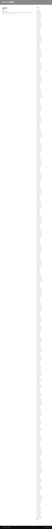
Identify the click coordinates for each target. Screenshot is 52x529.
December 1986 (39, 468)
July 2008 (38, 253)
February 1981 (39, 508)
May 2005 (38, 299)
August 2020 (39, 82)
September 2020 (39, 81)
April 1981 (38, 505)
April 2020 (38, 87)
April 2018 (38, 115)
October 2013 (39, 178)
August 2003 (39, 322)
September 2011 (39, 207)
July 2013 (38, 182)
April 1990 (38, 434)
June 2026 (38, 10)
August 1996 (39, 382)
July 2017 (38, 124)
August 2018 (39, 110)
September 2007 (39, 265)
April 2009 (38, 242)
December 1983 (39, 496)
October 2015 (39, 149)
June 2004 (38, 313)
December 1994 (39, 394)
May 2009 (38, 241)
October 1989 (39, 440)
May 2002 (38, 334)
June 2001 (38, 343)
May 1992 (38, 419)
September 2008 (39, 251)
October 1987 (39, 464)
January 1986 (39, 479)
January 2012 (39, 202)
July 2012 (38, 195)
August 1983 (39, 499)
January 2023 (39, 51)
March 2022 (38, 62)
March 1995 (38, 391)
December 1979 (39, 509)
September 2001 (39, 342)
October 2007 (39, 264)
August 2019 (39, 97)
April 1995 (38, 390)
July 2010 (38, 224)
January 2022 (39, 64)
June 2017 (38, 125)
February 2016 (39, 144)
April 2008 (38, 257)
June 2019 (38, 99)
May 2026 (38, 11)
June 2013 (38, 183)
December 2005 (39, 291)
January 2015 (39, 160)
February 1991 (39, 428)
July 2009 (38, 239)
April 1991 (38, 425)
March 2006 (38, 287)
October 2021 (39, 68)
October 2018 (39, 108)
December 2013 (39, 176)
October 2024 (39, 27)
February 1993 (39, 410)
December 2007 (39, 262)
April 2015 (38, 156)
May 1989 (38, 445)
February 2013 (39, 188)
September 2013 (39, 179)
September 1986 (39, 471)
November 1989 (39, 439)
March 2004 (38, 316)
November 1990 (39, 429)
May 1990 (38, 433)
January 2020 (39, 91)
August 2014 (39, 166)
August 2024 (39, 28)
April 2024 (38, 33)
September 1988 (39, 453)
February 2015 (39, 159)
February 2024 (39, 35)
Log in (38, 521)
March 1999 (38, 365)
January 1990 (39, 436)
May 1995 (38, 389)
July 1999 (38, 361)
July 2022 (38, 57)
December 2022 (39, 52)
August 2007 (39, 267)
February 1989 (39, 448)
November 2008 (39, 248)
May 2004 (38, 314)
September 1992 (39, 414)
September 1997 (39, 374)
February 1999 (39, 366)
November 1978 (39, 513)
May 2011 (38, 212)
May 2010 (38, 227)
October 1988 (39, 452)
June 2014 (38, 168)
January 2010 (39, 231)
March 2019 (38, 103)
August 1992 (39, 416)
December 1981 (39, 503)
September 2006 (39, 280)
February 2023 (39, 50)
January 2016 (39, 145)
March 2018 (38, 116)
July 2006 (38, 282)
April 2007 (38, 271)
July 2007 (38, 268)
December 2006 (39, 276)
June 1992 (38, 418)
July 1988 (38, 456)
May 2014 (38, 170)
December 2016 (39, 132)
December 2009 (39, 233)
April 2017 (38, 127)
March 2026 (38, 12)
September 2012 (39, 193)
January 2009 (39, 246)
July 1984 (38, 491)
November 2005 (39, 292)
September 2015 (39, 150)
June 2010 (38, 225)
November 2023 (39, 39)
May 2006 (38, 285)
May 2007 (38, 270)
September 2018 (39, 109)
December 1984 (39, 486)
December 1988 (39, 450)
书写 (3, 10)
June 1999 (38, 362)
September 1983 (39, 498)
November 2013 (39, 177)
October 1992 (39, 413)
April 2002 (38, 336)
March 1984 (38, 494)
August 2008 (39, 252)
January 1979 (39, 511)
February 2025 (39, 22)
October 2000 (39, 349)
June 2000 (38, 353)
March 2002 (38, 337)
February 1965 (39, 516)
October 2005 (39, 293)
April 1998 (38, 370)
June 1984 (38, 492)
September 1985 (39, 481)
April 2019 (38, 102)
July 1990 (38, 431)
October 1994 (39, 395)
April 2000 (38, 354)
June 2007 (38, 269)
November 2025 (39, 16)
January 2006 (39, 290)
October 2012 (39, 191)
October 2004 (39, 308)
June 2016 (38, 139)
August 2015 (39, 151)
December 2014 (39, 161)
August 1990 (39, 430)
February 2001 (39, 345)
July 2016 (38, 138)
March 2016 (38, 143)
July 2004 (38, 311)
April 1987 (38, 465)
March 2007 (38, 273)
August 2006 (39, 281)
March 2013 (38, 187)
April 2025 (38, 19)
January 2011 (39, 217)
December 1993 (39, 401)
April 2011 (38, 213)
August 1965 (39, 515)
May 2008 (38, 256)
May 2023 (38, 46)
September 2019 (39, 96)
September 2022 (39, 56)
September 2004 (39, 309)
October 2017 (39, 122)
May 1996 (38, 383)
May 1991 (38, 424)
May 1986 (38, 475)
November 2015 (39, 148)
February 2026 (39, 13)
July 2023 (38, 44)
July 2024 (38, 29)
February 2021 (39, 75)
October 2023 (39, 40)
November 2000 (39, 348)
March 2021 (38, 74)
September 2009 (39, 236)
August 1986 (39, 473)
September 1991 (39, 423)
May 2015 (38, 155)
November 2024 (39, 25)
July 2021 (38, 70)
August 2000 (39, 351)
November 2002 (39, 328)
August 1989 (39, 441)
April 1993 (38, 407)
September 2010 (39, 222)
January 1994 (39, 400)
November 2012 (39, 190)
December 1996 (39, 379)
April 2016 (38, 142)
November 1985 (39, 480)
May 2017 (38, 126)
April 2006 (38, 286)
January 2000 (39, 356)
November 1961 (39, 517)
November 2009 (39, 234)
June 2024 (38, 30)
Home (48, 2)
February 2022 (39, 63)
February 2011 (39, 216)
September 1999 (39, 359)
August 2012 (39, 194)
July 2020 (38, 84)
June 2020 (38, 85)
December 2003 (39, 320)
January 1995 (39, 393)
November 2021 (39, 67)
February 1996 (39, 385)
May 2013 (38, 184)
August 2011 (39, 208)
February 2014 (39, 173)
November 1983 (39, 497)
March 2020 (38, 88)
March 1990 (38, 435)
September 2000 (39, 350)
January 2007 (39, 275)
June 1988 (38, 457)
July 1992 (38, 417)
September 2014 (39, 165)
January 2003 (39, 327)
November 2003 (39, 321)
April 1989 (38, 446)
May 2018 (38, 114)
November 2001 (39, 339)
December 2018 (39, 105)
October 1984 (39, 487)
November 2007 (39, 263)
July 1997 (38, 376)
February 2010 (39, 230)
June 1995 (38, 388)
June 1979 (38, 510)
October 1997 (39, 373)
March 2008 (38, 258)
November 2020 (39, 79)
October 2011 (39, 206)
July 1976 (38, 514)
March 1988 (38, 459)
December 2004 (39, 305)
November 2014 (39, 162)
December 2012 (39, 189)
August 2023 (39, 42)
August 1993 (39, 405)
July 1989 (38, 442)
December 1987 (39, 462)
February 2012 (39, 201)
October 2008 (39, 250)
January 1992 (39, 422)
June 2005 (38, 298)
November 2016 (39, 133)
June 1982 (38, 502)
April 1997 (38, 378)
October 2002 (39, 330)
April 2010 (38, 228)
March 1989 (38, 447)
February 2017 (39, 130)
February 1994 (39, 399)
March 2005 (38, 302)
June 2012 (38, 196)
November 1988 (39, 451)
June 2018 (38, 113)
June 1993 (38, 406)
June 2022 (38, 58)
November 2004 (39, 307)
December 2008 (39, 247)
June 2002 (38, 333)
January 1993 (39, 411)
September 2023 (39, 41)
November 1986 (39, 469)
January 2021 (39, 76)
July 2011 (38, 210)
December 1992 (39, 412)
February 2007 (39, 274)
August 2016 (39, 137)
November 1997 (39, 372)
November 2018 (39, 107)
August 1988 (39, 454)
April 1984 (38, 493)
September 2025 (39, 18)
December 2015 (39, 147)
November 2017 (39, 121)
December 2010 (39, 218)
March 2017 (38, 128)
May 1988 (38, 458)
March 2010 (38, 229)
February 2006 (39, 288)
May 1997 (38, 377)
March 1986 (38, 477)
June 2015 (38, 154)
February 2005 (39, 303)
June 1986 (38, 474)
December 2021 (39, 65)
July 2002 (38, 332)
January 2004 (39, 319)
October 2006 (39, 279)
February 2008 (39, 259)
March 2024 (38, 34)
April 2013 (38, 185)
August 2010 (39, 223)
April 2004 (38, 315)
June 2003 (38, 325)
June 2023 (38, 45)
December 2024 (39, 24)
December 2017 (39, 120)
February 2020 (39, 90)
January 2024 (39, 36)
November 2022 (39, 53)
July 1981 (38, 504)
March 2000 (38, 355)
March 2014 (38, 172)
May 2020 (38, 86)
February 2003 (39, 326)
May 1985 (38, 482)
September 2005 (39, 294)
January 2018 (39, 119)
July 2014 (38, 167)
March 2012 (38, 200)
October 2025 (39, 17)
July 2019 (38, 98)
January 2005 (39, 304)
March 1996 (38, 384)
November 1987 (39, 463)
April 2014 (38, 171)
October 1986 (39, 470)
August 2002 (39, 331)
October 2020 (39, 80)
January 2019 (39, 104)
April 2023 (38, 47)
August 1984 (39, 490)
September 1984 (39, 488)
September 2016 (39, 136)
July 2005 (38, 297)
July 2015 (38, 153)
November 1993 (39, 402)
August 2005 (39, 296)
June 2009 (38, 240)
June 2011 (38, 211)
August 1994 (39, 396)
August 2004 (39, 310)
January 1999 (39, 367)
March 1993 (38, 408)
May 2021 (38, 73)
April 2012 (38, 199)
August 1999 (39, 360)
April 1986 (38, 476)
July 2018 (38, 111)
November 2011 (39, 205)
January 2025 (39, 23)
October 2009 (39, 235)
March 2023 (38, 48)
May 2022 (38, 59)
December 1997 (39, 371)
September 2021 (39, 69)
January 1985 (39, 485)
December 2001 (39, 338)
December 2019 (39, 92)
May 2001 (38, 344)
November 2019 (39, 93)
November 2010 (39, 219)
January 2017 (39, 131)
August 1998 (39, 368)
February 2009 (39, 245)
